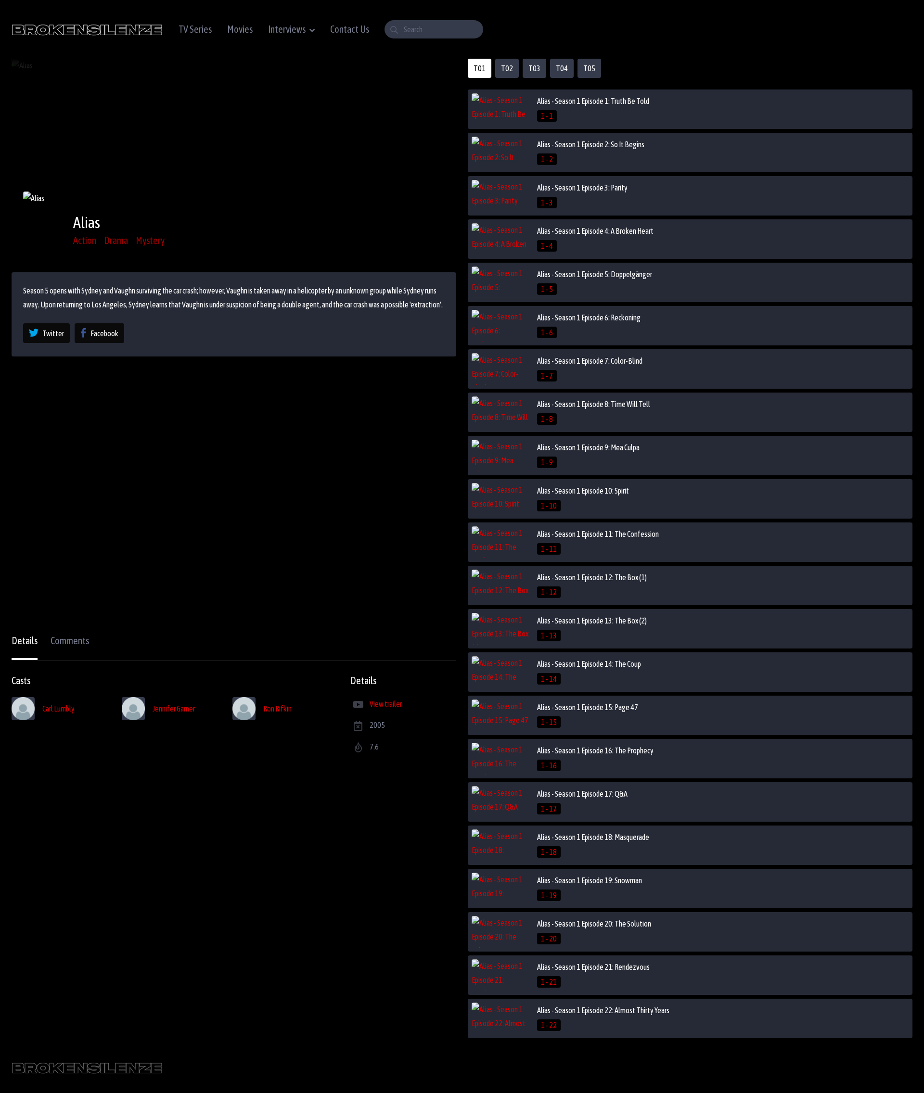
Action (84, 240)
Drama (116, 240)
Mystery (150, 240)
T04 (562, 68)
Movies (240, 29)
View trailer (386, 703)
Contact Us (349, 29)
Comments (70, 640)
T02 (507, 68)
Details (25, 640)
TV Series (195, 29)
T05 (589, 68)
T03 (534, 68)
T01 (480, 68)
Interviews (287, 29)
